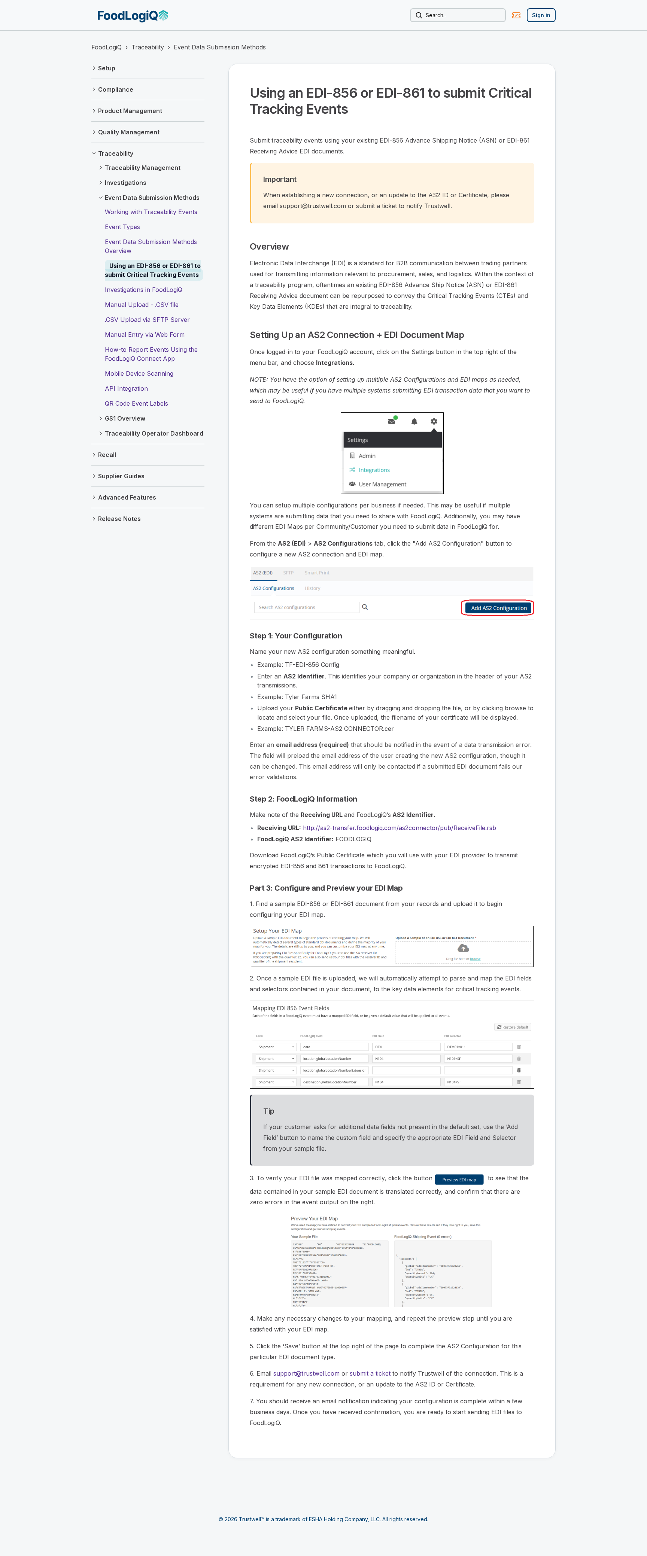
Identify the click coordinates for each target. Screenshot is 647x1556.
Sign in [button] (541, 15)
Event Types (122, 227)
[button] (147, 68)
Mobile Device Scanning (139, 373)
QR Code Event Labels (136, 403)
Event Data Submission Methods (220, 47)
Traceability (147, 47)
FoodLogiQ (106, 47)
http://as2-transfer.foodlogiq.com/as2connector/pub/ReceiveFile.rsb (399, 828)
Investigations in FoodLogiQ (143, 289)
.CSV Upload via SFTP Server (147, 319)
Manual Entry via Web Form (145, 334)
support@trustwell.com (306, 1373)
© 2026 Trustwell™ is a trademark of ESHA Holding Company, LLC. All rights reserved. (323, 1519)
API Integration (126, 388)
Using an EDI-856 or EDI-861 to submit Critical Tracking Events (153, 270)
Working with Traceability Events (151, 212)
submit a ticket (369, 1373)
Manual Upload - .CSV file (142, 304)
